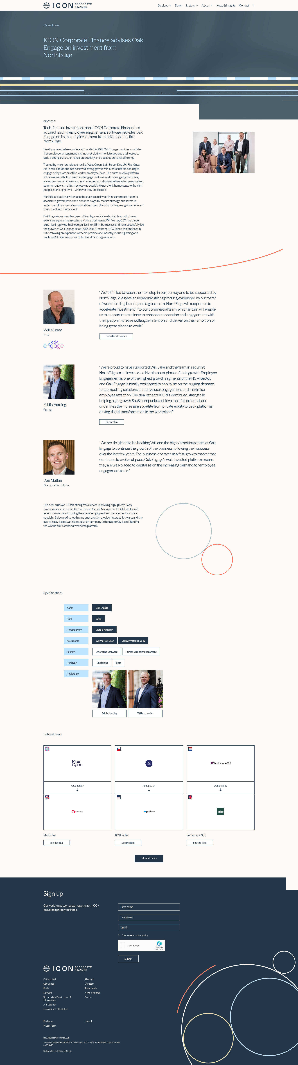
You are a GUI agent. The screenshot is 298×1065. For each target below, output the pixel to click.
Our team (89, 983)
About (205, 5)
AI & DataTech (49, 1004)
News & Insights (226, 5)
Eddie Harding (54, 404)
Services (163, 5)
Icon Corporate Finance (67, 5)
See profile (112, 422)
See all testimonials (116, 336)
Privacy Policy (49, 1025)
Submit (128, 958)
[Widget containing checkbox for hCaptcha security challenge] (141, 945)
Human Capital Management (141, 651)
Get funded (48, 983)
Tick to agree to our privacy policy (135, 935)
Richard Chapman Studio (61, 1051)
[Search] (254, 5)
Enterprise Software (106, 651)
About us (89, 979)
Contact (244, 5)
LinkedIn (89, 1021)
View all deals (149, 858)
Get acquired (49, 979)
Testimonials (91, 988)
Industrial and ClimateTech (55, 1009)
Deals (178, 5)
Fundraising (102, 662)
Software (47, 992)
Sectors (190, 5)
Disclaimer (48, 1021)
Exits (118, 662)
